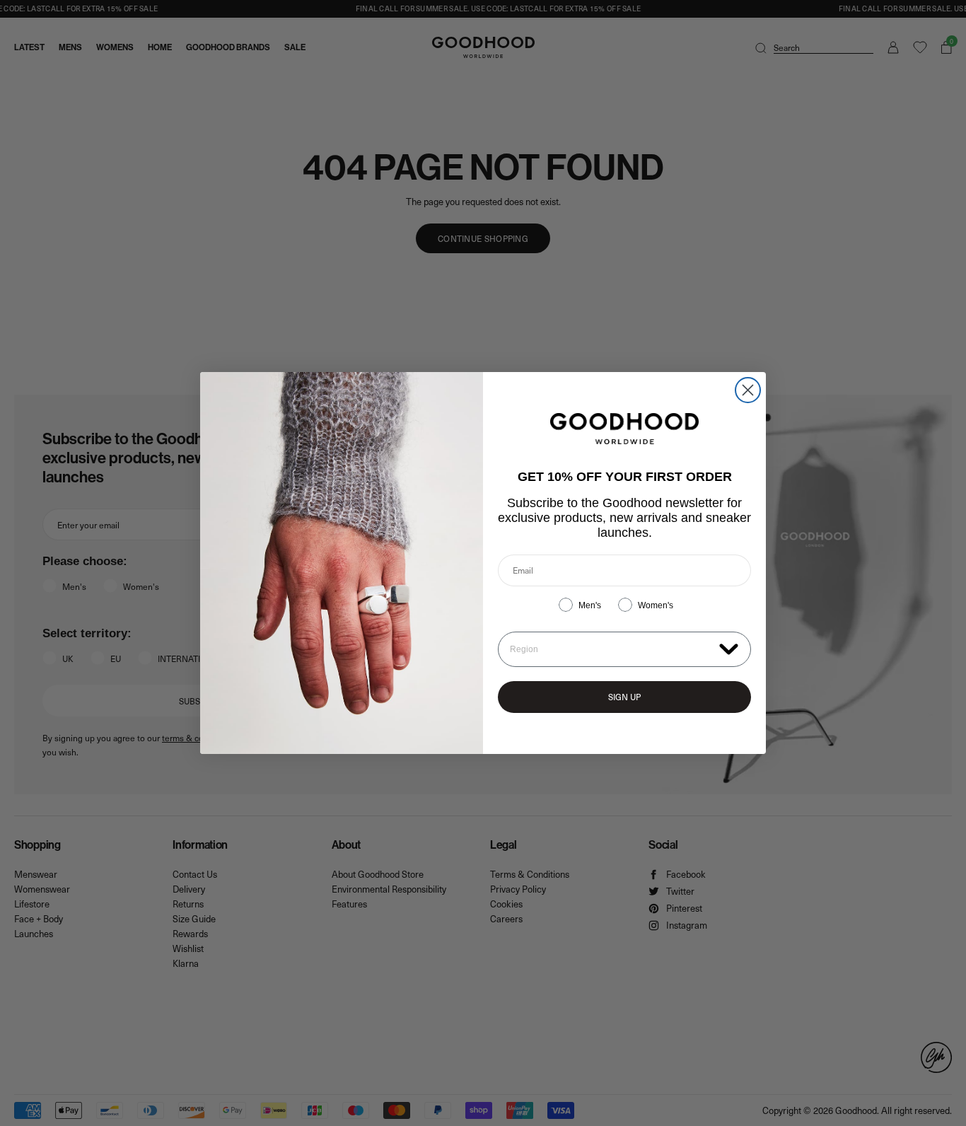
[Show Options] (729, 648)
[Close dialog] (747, 390)
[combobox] (611, 649)
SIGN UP (624, 696)
